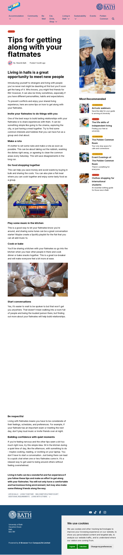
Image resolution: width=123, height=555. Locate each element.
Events (93, 16)
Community (33, 16)
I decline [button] (83, 547)
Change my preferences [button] (101, 547)
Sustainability (80, 16)
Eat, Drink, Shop (52, 19)
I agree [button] (72, 547)
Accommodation (16, 16)
